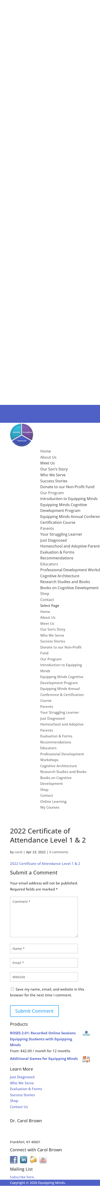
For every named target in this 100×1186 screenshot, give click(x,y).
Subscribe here (22, 1177)
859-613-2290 (20, 1136)
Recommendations (56, 558)
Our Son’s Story (54, 469)
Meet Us (47, 463)
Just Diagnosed (53, 540)
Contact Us (19, 1106)
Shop (44, 593)
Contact (47, 599)
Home (45, 451)
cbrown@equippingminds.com (34, 1131)
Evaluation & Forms (57, 552)
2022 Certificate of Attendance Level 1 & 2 (45, 863)
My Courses (19, 414)
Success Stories (53, 481)
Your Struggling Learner (61, 534)
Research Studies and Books (65, 581)
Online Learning (22, 408)
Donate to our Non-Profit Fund (67, 486)
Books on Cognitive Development (69, 587)
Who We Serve (53, 474)
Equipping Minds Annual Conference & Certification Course (62, 694)
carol (18, 852)
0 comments (58, 852)
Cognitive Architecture (59, 575)
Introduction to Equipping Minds (69, 498)
